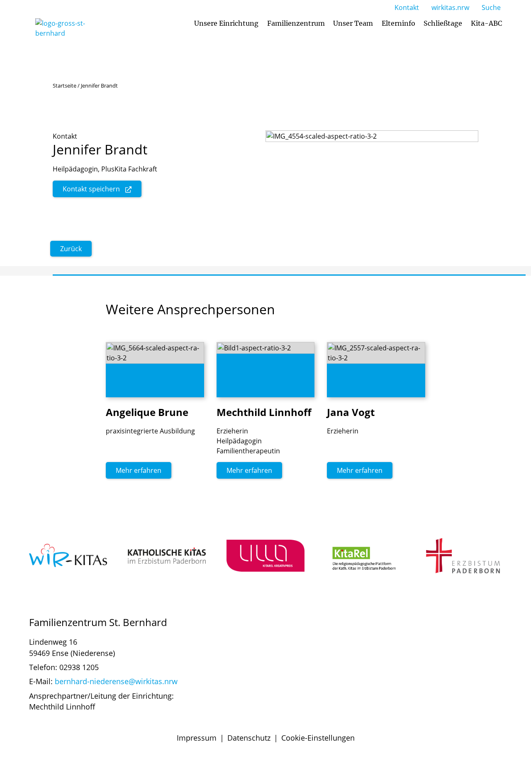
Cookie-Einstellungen (318, 738)
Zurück (71, 248)
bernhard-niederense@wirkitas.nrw (116, 681)
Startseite (64, 85)
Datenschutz (248, 738)
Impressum (197, 738)
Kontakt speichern (91, 188)
